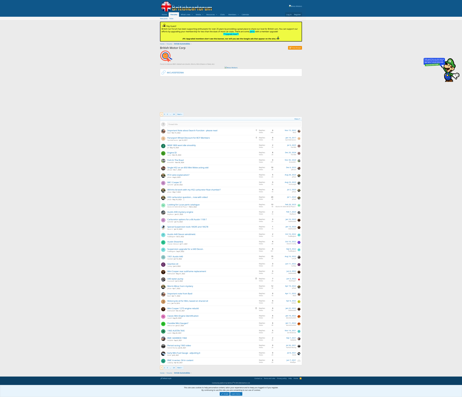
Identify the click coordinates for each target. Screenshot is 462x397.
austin (169, 333)
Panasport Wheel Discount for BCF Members (188, 137)
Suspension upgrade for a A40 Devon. (185, 249)
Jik (168, 148)
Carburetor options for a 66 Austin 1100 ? (187, 219)
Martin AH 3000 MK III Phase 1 (177, 207)
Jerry (168, 303)
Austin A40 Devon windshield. (181, 234)
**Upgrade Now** (231, 34)
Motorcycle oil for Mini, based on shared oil (187, 300)
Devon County (291, 244)
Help (290, 378)
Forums (173, 14)
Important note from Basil (179, 293)
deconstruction (291, 318)
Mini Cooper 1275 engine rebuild (183, 308)
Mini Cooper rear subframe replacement (186, 271)
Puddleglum (171, 237)
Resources (210, 14)
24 (174, 114)
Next (179, 114)
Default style (166, 378)
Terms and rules (269, 378)
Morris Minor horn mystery (180, 286)
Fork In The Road (175, 160)
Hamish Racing (172, 348)
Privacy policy (282, 378)
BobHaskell (292, 221)
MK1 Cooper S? (174, 182)
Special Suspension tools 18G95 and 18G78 (187, 226)
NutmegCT (292, 281)
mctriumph (292, 184)
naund (169, 318)
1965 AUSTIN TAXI (176, 330)
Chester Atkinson (173, 244)
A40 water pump (175, 278)
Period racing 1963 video (179, 345)
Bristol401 (170, 162)
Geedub (170, 259)
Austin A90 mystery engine (180, 212)
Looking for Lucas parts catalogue (183, 204)
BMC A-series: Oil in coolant (180, 360)
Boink (169, 355)
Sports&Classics (172, 140)
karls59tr (170, 185)
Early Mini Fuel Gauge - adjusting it (183, 352)
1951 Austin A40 (175, 256)
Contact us (258, 378)
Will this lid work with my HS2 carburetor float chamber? (194, 189)
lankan (294, 303)
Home (164, 14)
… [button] (170, 114)
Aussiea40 (170, 281)
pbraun (169, 170)
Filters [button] (296, 119)
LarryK (294, 258)
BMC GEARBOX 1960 (177, 338)
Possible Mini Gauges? (177, 323)
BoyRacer (170, 214)
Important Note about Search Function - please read (192, 130)
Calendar (245, 14)
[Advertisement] (231, 95)
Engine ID (172, 152)
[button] (192, 14)
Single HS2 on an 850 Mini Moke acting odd (187, 167)
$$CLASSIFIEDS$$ (175, 72)
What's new (185, 14)
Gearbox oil (172, 263)
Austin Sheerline (175, 241)
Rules (171, 18)
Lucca (169, 155)
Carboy (169, 266)
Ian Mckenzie (291, 333)
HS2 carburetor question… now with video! (187, 197)
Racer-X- (170, 229)
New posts (164, 18)
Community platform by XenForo (231, 383)
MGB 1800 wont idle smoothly (181, 145)
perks (252, 31)
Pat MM (293, 147)
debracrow (171, 326)
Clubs (222, 14)
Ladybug (170, 363)
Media (198, 14)
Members (232, 14)
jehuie (169, 177)
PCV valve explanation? (178, 174)
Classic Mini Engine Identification (183, 315)
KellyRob (170, 340)
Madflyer (293, 362)
